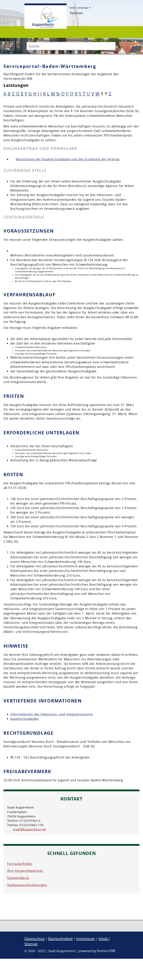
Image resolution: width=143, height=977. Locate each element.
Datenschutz (34, 938)
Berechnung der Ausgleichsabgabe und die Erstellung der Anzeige (68, 159)
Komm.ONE (106, 950)
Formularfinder (19, 863)
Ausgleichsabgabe (24, 719)
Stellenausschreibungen (27, 885)
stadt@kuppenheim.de (29, 829)
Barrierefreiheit (60, 938)
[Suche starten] (117, 47)
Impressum (85, 938)
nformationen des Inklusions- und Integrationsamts (52, 714)
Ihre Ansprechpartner (25, 870)
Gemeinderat (18, 878)
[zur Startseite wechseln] (45, 27)
